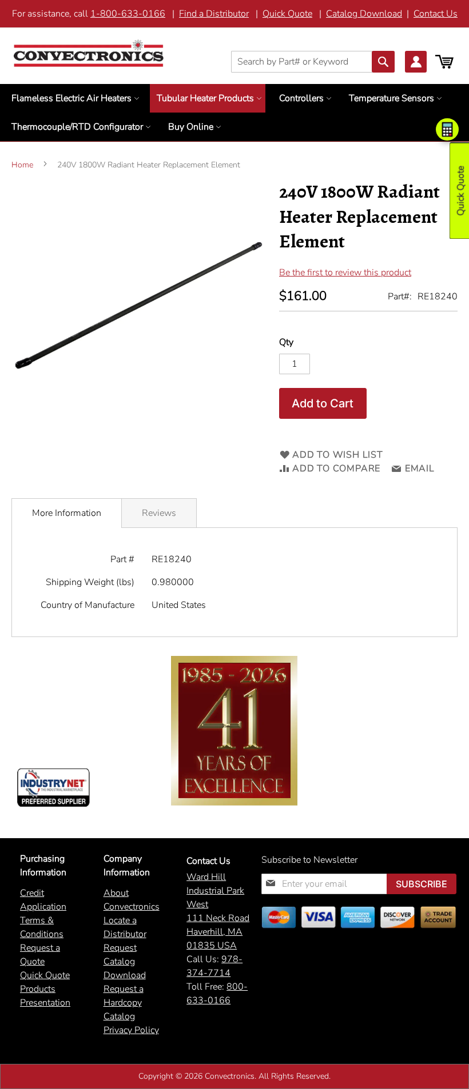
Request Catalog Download (125, 962)
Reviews (159, 513)
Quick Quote (287, 13)
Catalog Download (364, 13)
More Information (66, 513)
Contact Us (436, 13)
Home (22, 164)
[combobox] (313, 62)
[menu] (234, 112)
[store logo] (89, 53)
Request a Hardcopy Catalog (124, 1003)
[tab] (66, 513)
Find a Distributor (214, 13)
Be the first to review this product (345, 272)
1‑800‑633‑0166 (127, 13)
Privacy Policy (131, 1030)
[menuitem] (74, 98)
